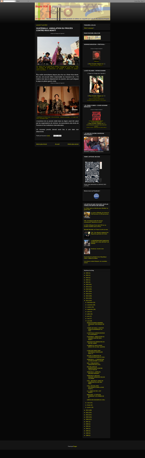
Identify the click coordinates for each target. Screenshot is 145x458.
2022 (87, 280)
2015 (87, 296)
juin (88, 316)
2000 (87, 430)
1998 (87, 435)
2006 (87, 424)
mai (88, 318)
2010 (87, 414)
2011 (87, 412)
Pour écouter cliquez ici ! (96, 64)
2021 (87, 282)
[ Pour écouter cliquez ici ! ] (96, 123)
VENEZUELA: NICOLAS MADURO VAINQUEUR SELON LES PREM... (96, 377)
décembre (90, 302)
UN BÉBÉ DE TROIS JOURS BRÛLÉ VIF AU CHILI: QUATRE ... (96, 347)
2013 (87, 300)
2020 (87, 284)
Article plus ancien (73, 144)
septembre (90, 309)
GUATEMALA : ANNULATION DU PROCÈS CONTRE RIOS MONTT (95, 338)
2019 (87, 286)
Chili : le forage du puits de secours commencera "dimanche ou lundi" (93, 221)
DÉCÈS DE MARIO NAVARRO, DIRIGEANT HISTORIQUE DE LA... (95, 324)
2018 (87, 289)
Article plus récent (41, 144)
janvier (89, 407)
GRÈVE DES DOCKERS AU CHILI (96, 399)
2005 (87, 426)
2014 (87, 298)
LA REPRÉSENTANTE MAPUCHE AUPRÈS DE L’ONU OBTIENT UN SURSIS (100, 242)
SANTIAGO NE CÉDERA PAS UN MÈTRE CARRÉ (95, 342)
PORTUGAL (96, 61)
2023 (87, 277)
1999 (87, 433)
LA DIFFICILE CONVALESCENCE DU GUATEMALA (96, 333)
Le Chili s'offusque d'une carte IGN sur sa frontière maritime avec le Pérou (95, 225)
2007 (87, 421)
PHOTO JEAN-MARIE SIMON (42, 118)
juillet (88, 314)
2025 (87, 273)
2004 (87, 428)
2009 (87, 417)
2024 (87, 275)
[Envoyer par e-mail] (54, 136)
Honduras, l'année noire (97, 248)
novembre (90, 304)
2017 (87, 291)
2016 (87, 293)
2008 (87, 419)
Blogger (75, 446)
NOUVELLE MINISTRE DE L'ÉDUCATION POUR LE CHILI (96, 356)
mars (88, 402)
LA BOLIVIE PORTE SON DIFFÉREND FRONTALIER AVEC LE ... (95, 352)
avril (88, 321)
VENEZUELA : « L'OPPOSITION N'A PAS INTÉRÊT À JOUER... (95, 360)
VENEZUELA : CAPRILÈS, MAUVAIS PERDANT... (94, 372)
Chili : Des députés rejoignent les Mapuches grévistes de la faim (99, 233)
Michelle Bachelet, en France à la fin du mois (96, 229)
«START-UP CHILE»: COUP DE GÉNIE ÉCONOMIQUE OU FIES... (95, 329)
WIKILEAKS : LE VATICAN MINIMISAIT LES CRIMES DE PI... (95, 396)
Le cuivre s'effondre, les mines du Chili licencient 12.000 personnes (100, 213)
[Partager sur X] (57, 136)
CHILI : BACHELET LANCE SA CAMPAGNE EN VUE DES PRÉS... (95, 382)
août (88, 311)
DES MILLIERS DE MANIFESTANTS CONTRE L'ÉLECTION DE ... (94, 368)
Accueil (57, 144)
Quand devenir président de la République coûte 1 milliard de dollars (95, 257)
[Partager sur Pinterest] (60, 136)
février (89, 405)
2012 (87, 410)
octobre (89, 307)
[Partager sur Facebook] (59, 136)
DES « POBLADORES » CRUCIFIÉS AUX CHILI (93, 363)
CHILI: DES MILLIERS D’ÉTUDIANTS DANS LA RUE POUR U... (95, 387)
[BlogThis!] (56, 136)
